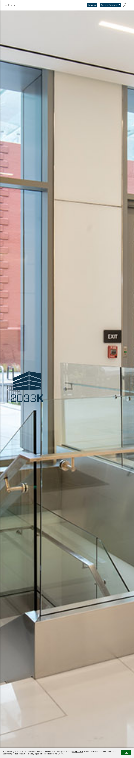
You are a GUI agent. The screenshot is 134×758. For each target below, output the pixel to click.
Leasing (92, 5)
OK (126, 753)
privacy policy (77, 751)
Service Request (109, 5)
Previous (8, 389)
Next (126, 389)
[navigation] (9, 5)
